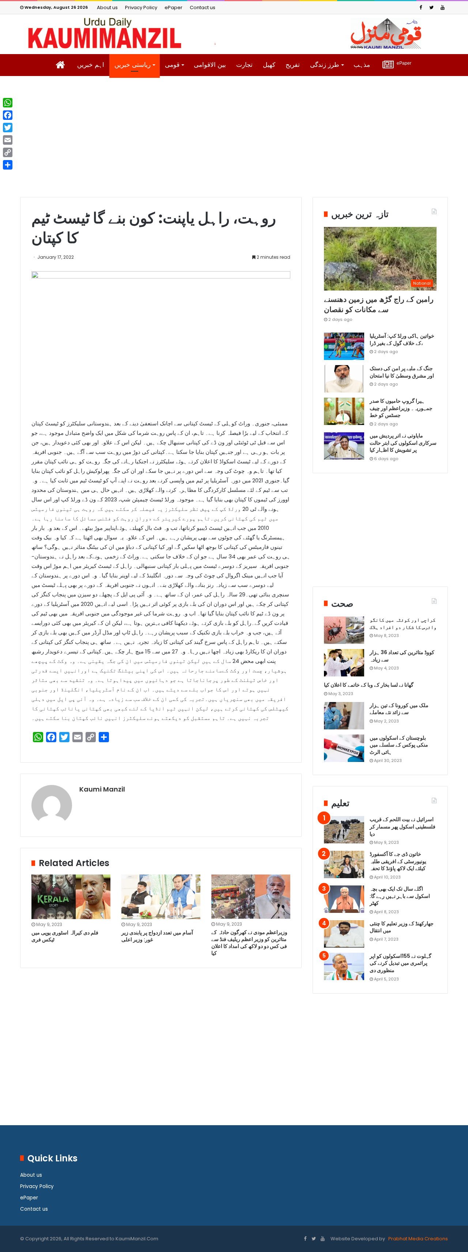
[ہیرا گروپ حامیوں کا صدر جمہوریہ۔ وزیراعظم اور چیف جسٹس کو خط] (344, 411)
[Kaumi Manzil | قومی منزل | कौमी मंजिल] (234, 33)
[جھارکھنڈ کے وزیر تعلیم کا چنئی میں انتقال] (344, 934)
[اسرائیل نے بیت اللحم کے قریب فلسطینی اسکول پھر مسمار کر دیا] (344, 829)
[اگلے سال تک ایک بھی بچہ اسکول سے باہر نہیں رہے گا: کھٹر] (344, 899)
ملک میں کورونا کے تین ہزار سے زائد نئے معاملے (399, 709)
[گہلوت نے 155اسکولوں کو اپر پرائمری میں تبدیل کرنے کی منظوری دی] (344, 966)
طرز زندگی (324, 64)
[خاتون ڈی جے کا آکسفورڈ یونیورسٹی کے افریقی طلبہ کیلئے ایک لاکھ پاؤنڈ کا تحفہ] (344, 864)
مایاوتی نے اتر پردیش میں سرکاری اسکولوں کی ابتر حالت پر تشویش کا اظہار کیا (403, 443)
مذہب (362, 64)
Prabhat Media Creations (417, 1238)
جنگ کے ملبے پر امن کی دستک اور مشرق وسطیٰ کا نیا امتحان (402, 372)
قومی (172, 64)
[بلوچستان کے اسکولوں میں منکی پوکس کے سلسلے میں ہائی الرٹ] (344, 748)
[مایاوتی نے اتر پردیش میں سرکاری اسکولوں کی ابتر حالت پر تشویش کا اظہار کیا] (344, 446)
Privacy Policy (141, 7)
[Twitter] (431, 7)
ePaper (173, 7)
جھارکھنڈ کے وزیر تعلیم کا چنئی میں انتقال (402, 927)
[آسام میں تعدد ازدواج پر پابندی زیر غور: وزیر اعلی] (160, 896)
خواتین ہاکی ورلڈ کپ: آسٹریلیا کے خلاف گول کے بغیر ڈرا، (402, 339)
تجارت (244, 64)
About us (107, 7)
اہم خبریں (90, 64)
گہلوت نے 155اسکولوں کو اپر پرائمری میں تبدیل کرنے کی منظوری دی (400, 963)
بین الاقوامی (210, 64)
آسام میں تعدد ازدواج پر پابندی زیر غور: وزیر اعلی (157, 936)
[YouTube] (442, 7)
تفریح (293, 64)
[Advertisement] (234, 142)
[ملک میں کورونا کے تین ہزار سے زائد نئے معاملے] (344, 715)
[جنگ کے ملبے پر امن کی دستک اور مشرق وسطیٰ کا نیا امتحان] (344, 378)
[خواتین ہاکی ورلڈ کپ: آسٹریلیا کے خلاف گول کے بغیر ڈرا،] (344, 346)
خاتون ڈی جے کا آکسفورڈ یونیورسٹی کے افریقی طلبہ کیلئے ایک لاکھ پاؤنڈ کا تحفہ (398, 861)
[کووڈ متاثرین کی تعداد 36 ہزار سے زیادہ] (344, 662)
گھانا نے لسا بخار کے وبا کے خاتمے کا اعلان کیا (369, 684)
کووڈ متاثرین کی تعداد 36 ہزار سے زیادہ (402, 656)
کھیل (269, 64)
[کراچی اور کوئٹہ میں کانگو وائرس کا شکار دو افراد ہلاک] (344, 630)
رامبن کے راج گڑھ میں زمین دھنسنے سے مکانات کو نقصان (379, 304)
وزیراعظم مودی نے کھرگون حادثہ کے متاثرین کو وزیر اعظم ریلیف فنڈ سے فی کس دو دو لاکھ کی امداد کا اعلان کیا (249, 943)
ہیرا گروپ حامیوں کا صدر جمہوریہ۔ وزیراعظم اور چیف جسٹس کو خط (401, 408)
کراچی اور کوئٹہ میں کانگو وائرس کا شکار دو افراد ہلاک (403, 623)
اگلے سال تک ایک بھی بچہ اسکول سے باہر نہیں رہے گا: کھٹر (400, 896)
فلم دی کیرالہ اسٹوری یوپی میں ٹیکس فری (64, 936)
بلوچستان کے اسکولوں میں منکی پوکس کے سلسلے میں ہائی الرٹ (399, 745)
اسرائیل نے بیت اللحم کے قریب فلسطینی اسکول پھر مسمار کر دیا (402, 826)
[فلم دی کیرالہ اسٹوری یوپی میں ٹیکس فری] (70, 896)
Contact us (202, 7)
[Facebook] (420, 7)
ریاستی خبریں (132, 64)
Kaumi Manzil (102, 789)
